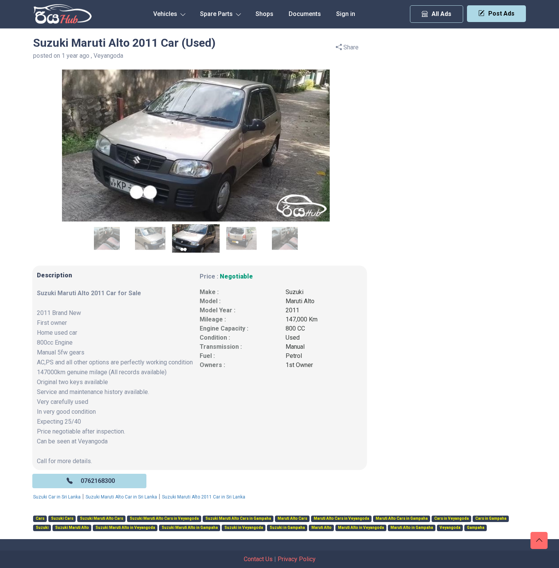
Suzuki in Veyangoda (243, 528)
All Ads (441, 13)
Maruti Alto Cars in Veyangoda (341, 519)
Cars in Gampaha (491, 519)
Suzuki (294, 292)
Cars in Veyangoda (451, 519)
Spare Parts (217, 13)
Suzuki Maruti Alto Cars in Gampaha (238, 519)
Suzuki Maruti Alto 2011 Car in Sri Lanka (203, 497)
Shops (264, 13)
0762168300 (98, 480)
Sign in (345, 13)
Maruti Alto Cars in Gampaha (402, 519)
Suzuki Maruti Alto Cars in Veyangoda (164, 519)
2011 (292, 310)
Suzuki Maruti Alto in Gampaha (190, 528)
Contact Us (258, 559)
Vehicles (166, 13)
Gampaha (475, 528)
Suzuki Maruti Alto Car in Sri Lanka (121, 497)
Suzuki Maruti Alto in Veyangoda (125, 528)
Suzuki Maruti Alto (72, 528)
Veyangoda (450, 528)
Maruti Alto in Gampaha (412, 528)
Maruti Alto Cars (292, 519)
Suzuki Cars (62, 519)
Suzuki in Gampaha (287, 528)
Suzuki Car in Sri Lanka (57, 497)
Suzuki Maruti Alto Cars (101, 519)
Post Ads (501, 13)
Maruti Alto (300, 301)
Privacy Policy (297, 559)
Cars (40, 519)
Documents (305, 13)
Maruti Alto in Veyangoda (361, 528)
